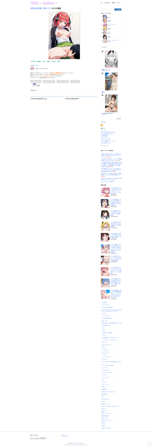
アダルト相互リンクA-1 (106, 142)
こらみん (36, 65)
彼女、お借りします (105, 399)
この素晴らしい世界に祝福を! (107, 332)
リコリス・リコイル (105, 384)
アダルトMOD (104, 342)
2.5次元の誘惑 (104, 302)
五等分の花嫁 (36, 8)
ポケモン (103, 379)
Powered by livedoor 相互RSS (107, 181)
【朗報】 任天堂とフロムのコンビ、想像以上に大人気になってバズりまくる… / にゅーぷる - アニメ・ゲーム (111, 155)
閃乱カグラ (104, 423)
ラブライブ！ (104, 382)
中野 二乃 (47, 8)
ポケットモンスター (105, 377)
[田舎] (111, 82)
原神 (102, 396)
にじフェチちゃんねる (105, 139)
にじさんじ (104, 335)
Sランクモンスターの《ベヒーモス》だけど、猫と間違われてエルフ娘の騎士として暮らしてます (111, 310)
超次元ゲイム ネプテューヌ (107, 420)
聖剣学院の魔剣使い (105, 415)
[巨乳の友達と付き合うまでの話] (111, 103)
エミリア (108, 32)
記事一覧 (103, 122)
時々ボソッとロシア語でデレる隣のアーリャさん (111, 406)
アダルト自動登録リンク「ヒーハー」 (109, 141)
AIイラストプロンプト (106, 304)
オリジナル (104, 347)
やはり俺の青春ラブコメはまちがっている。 (110, 337)
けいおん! (103, 330)
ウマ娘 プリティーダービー (107, 344)
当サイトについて (104, 145)
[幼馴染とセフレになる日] (111, 60)
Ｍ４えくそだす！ (104, 137)
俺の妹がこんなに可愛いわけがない (108, 391)
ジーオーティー (104, 114)
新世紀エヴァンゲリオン (106, 403)
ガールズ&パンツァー (106, 349)
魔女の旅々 (104, 425)
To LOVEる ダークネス (106, 315)
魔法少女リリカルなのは (106, 428)
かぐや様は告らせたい (106, 325)
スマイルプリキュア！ (106, 352)
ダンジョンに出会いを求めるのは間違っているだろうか (111, 362)
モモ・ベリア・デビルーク (112, 24)
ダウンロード (75, 81)
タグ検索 (118, 9)
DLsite (119, 118)
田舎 (102, 91)
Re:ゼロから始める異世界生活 (107, 307)
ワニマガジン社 (104, 70)
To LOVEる (104, 313)
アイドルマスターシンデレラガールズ (109, 339)
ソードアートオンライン (106, 356)
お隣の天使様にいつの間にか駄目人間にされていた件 (112, 323)
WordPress (71, 444)
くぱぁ (103, 327)
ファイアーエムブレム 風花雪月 (107, 365)
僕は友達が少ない (105, 394)
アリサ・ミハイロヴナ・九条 (112, 40)
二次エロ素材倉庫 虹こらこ (107, 134)
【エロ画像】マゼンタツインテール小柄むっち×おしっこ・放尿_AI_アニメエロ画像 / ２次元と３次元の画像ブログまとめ (111, 170)
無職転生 (103, 411)
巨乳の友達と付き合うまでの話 (107, 113)
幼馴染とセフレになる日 (106, 69)
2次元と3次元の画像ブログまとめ (108, 132)
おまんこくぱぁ (104, 320)
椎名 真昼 (109, 20)
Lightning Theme (76, 444)
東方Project (104, 408)
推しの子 (103, 401)
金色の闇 (108, 28)
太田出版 (103, 92)
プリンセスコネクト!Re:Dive (107, 372)
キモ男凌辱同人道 (104, 135)
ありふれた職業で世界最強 (107, 318)
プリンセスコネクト (105, 370)
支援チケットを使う (62, 81)
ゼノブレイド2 (104, 354)
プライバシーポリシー (64, 436)
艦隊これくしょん (105, 418)
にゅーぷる (103, 130)
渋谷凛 (108, 36)
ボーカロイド (104, 374)
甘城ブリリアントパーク (106, 413)
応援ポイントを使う (49, 81)
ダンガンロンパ (104, 359)
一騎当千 (103, 386)
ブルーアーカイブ (105, 367)
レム (108, 16)
